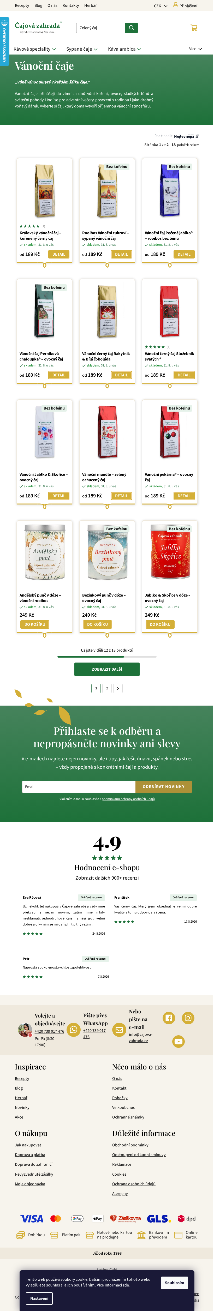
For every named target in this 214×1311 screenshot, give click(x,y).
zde (124, 1285)
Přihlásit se (129, 687)
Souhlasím (172, 1283)
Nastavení (37, 1298)
